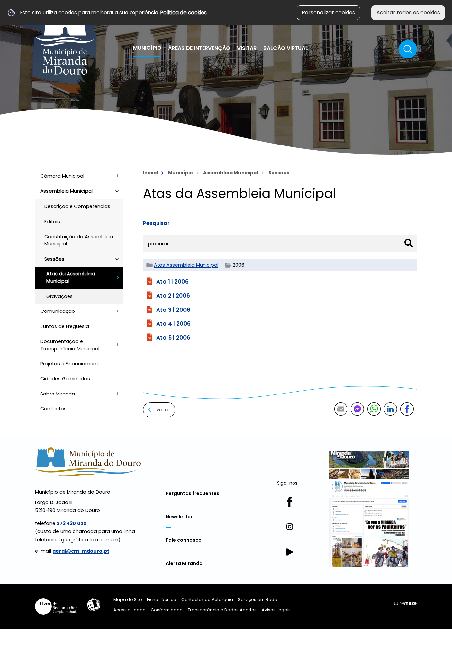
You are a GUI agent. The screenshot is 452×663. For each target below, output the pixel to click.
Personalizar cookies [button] (328, 12)
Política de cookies (183, 12)
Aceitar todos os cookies (408, 12)
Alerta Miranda (184, 563)
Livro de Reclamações (56, 606)
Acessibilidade (93, 604)
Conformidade (167, 610)
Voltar (163, 409)
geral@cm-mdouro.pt (80, 551)
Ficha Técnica (161, 599)
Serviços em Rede (257, 599)
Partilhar (407, 409)
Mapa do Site (127, 599)
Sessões (278, 172)
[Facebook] (289, 501)
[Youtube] (289, 551)
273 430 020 (72, 523)
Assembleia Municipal (230, 172)
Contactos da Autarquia (207, 599)
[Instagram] (289, 526)
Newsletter (179, 516)
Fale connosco (184, 540)
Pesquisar (156, 223)
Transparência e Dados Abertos (222, 610)
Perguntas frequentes (192, 493)
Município (180, 172)
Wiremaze (405, 603)
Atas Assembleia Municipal (186, 265)
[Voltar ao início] (65, 41)
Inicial (150, 172)
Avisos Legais (276, 610)
